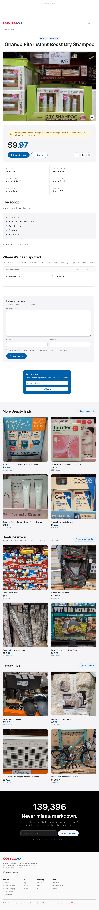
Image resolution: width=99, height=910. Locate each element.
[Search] (88, 23)
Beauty (43, 38)
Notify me (47, 389)
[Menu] (94, 23)
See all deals (87, 665)
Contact (54, 889)
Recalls (25, 886)
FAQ (37, 889)
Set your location (86, 539)
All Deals (6, 883)
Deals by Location (9, 886)
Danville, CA (14, 276)
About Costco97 (57, 886)
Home (5, 29)
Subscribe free (68, 833)
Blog (24, 883)
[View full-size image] (92, 117)
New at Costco (8, 892)
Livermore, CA (61, 276)
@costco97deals (12, 872)
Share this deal (20, 155)
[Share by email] (88, 154)
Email (53, 340)
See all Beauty (87, 411)
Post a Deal (40, 883)
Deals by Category (9, 889)
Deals (12, 29)
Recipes (25, 889)
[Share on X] (82, 154)
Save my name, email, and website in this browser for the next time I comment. (40, 350)
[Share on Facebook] (76, 154)
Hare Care (54, 38)
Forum (38, 886)
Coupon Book (7, 895)
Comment (11, 308)
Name (9, 340)
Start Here (55, 883)
